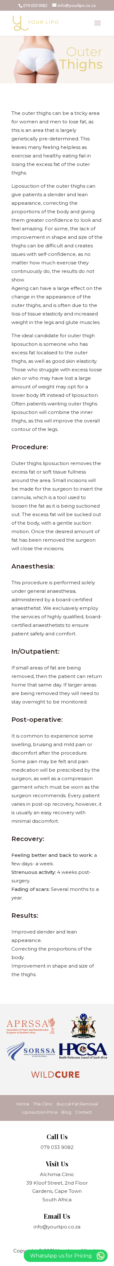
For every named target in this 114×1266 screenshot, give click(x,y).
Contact (83, 1112)
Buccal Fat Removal (77, 1103)
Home (22, 1103)
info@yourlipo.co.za (57, 1227)
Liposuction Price (40, 1112)
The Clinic (43, 1103)
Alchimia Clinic (57, 1174)
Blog (66, 1112)
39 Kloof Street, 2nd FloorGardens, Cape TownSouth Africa (57, 1191)
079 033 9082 (35, 5)
